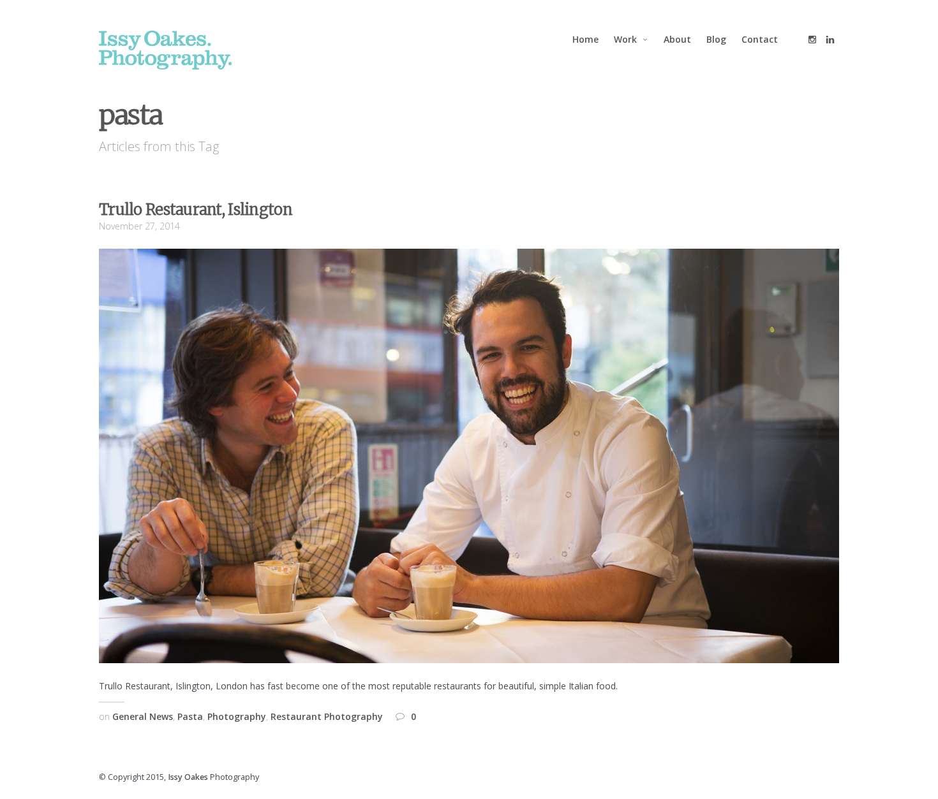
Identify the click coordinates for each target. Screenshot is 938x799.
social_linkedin (830, 39)
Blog (716, 39)
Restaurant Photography (327, 716)
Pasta (190, 716)
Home (585, 39)
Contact (759, 39)
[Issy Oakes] (165, 50)
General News (142, 716)
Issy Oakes (188, 777)
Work (625, 39)
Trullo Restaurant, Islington (195, 209)
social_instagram (812, 39)
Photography (236, 716)
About (677, 39)
